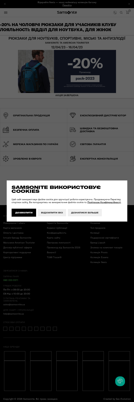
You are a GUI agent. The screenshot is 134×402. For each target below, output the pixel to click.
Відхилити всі (52, 212)
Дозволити (24, 212)
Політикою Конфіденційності (104, 202)
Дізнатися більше (85, 212)
